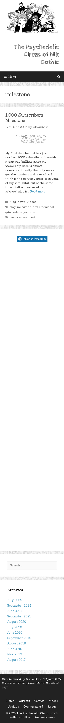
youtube (29, 212)
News (21, 201)
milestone (24, 207)
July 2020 (14, 627)
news (36, 207)
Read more (38, 191)
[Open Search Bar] (59, 76)
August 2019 (16, 643)
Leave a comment (22, 217)
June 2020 (14, 632)
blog (12, 207)
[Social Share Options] (10, 292)
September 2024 (19, 605)
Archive (13, 706)
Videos (31, 201)
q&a (8, 212)
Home (10, 701)
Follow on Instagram (34, 238)
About (52, 706)
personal (47, 207)
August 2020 (16, 622)
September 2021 (19, 616)
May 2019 (14, 654)
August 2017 (16, 660)
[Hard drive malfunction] (32, 270)
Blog (12, 201)
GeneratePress (45, 717)
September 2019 (19, 638)
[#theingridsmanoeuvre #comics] (32, 469)
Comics (39, 701)
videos (17, 212)
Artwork (24, 701)
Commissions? (33, 706)
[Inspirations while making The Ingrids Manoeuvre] (32, 419)
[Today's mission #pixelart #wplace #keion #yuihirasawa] (32, 319)
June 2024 (14, 611)
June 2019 (14, 649)
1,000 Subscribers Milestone (24, 117)
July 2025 (14, 600)
